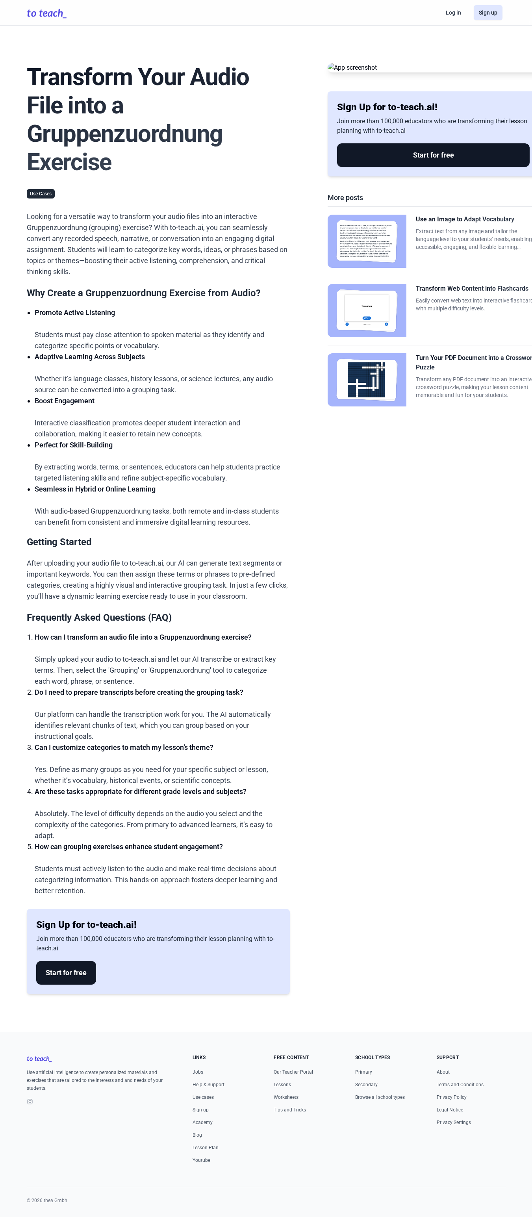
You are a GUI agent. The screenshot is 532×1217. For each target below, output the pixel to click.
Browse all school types (380, 1097)
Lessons (282, 1084)
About (443, 1072)
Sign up (488, 12)
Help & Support (208, 1084)
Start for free (66, 972)
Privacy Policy (452, 1097)
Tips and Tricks (290, 1110)
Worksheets (286, 1097)
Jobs (198, 1072)
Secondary (366, 1084)
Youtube (201, 1160)
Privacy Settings (454, 1122)
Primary (363, 1072)
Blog (197, 1135)
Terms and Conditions (460, 1084)
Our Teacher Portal (293, 1072)
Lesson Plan (206, 1147)
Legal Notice (450, 1110)
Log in (453, 12)
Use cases (203, 1097)
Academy (203, 1122)
